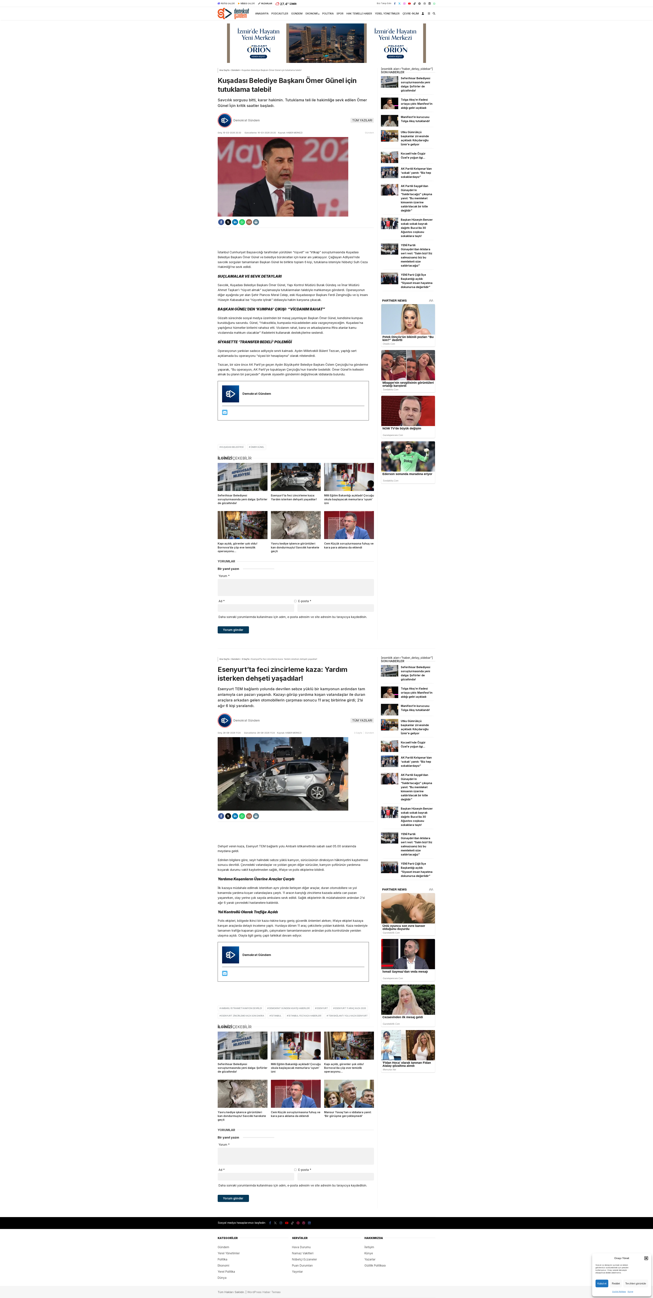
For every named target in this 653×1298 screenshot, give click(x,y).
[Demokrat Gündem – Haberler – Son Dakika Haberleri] (233, 18)
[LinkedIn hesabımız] (430, 3)
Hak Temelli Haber (359, 13)
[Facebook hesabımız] (395, 3)
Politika (328, 13)
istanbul (276, 1015)
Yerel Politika (226, 1271)
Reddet (616, 1283)
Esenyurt (322, 1008)
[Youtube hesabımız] (409, 3)
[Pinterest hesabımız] (419, 3)
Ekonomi (312, 13)
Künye (630, 1292)
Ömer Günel (257, 447)
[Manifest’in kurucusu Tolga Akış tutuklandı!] (389, 125)
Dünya (222, 1277)
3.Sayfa (358, 732)
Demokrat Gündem (246, 120)
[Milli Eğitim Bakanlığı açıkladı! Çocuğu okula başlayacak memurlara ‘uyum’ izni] (349, 477)
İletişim (369, 1247)
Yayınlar (297, 1271)
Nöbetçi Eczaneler (304, 1259)
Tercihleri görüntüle (635, 1283)
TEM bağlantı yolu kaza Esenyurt (348, 1015)
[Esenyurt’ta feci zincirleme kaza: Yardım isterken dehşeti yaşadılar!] (296, 477)
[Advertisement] (296, 239)
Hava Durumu (301, 1247)
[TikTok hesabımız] (415, 3)
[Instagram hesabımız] (404, 3)
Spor (340, 13)
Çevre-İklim (411, 13)
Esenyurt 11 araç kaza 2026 (350, 1008)
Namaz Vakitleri (302, 1253)
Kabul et (601, 1283)
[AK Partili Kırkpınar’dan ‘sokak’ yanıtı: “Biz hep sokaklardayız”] (389, 177)
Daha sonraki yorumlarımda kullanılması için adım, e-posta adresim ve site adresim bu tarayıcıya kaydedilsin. (293, 617)
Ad (222, 601)
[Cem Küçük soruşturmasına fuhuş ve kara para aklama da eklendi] (349, 525)
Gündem (297, 13)
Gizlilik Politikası (619, 1292)
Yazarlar (369, 1259)
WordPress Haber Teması (264, 1292)
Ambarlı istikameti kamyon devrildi (241, 1008)
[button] (646, 1258)
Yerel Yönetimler (387, 13)
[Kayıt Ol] (423, 13)
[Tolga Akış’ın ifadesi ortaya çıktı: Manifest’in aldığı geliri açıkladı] (389, 108)
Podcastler (279, 13)
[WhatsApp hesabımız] (434, 3)
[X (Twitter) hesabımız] (399, 3)
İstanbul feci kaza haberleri (305, 1015)
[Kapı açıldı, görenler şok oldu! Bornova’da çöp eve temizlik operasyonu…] (242, 525)
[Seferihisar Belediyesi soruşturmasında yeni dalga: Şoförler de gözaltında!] (242, 477)
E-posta (304, 601)
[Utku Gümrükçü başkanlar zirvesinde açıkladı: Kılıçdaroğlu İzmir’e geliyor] (389, 140)
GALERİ (228, 3)
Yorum (224, 576)
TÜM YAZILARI (362, 120)
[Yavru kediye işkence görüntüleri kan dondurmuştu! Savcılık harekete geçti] (296, 525)
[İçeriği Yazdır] (256, 222)
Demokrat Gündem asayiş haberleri (289, 1008)
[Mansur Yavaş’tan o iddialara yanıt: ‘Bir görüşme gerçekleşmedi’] (349, 1094)
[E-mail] (225, 413)
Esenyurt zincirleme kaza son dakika (242, 1015)
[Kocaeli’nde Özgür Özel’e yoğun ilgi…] (389, 162)
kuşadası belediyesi (232, 447)
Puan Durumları (302, 1265)
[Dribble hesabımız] (424, 3)
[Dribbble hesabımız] (303, 1223)
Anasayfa (262, 13)
